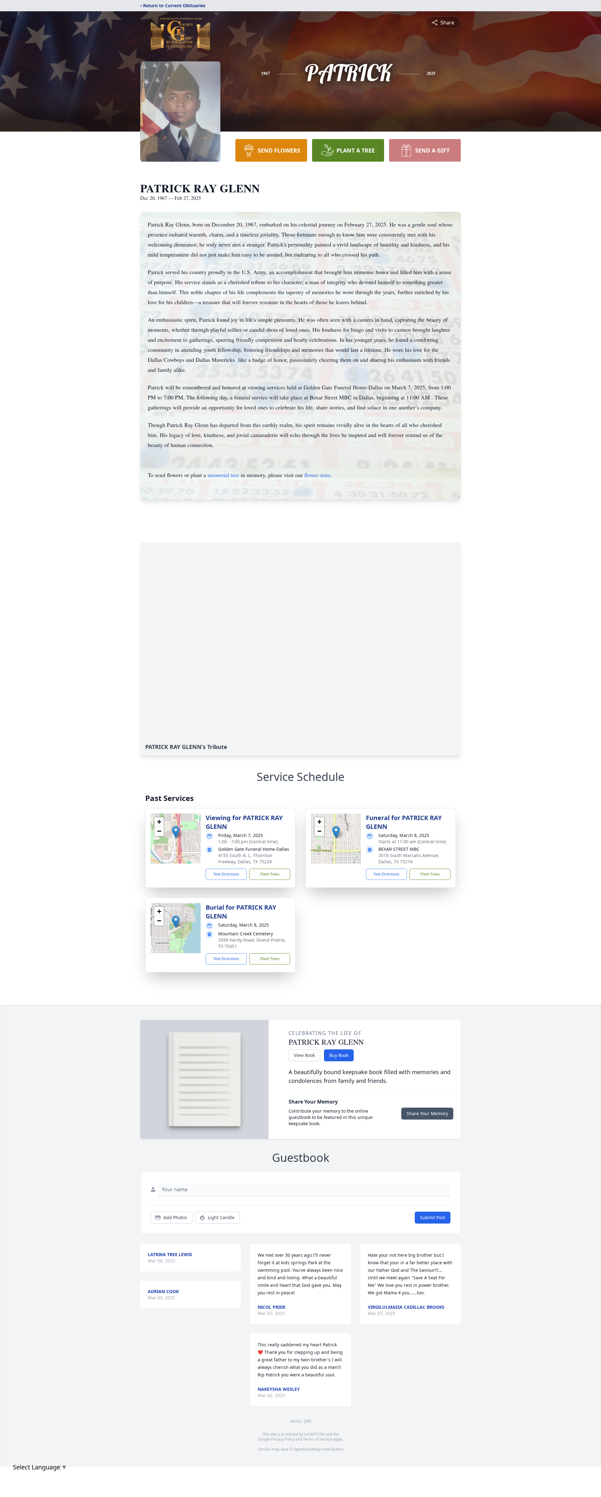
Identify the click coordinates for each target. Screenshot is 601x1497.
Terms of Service (317, 1439)
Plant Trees (270, 874)
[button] (176, 832)
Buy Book (338, 1055)
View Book (304, 1055)
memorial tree (223, 475)
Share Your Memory (427, 1113)
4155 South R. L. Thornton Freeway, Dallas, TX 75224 (245, 858)
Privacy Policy (283, 1439)
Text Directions (226, 874)
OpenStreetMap (307, 1449)
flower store (317, 475)
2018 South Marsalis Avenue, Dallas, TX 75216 (408, 858)
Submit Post (432, 1217)
